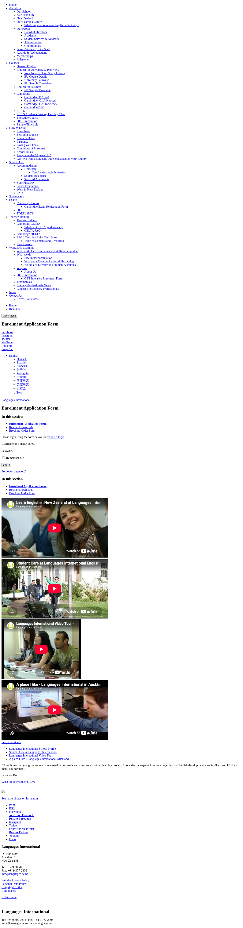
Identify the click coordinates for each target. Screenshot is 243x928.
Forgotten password (13, 471)
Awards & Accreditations (32, 52)
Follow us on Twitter (21, 828)
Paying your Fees (27, 145)
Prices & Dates (26, 138)
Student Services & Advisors (41, 38)
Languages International (16, 400)
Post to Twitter (18, 832)
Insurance (22, 141)
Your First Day (26, 182)
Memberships (25, 56)
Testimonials (24, 281)
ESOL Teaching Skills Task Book (37, 237)
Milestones (23, 59)
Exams (13, 199)
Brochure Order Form (22, 430)
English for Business (29, 86)
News (12, 292)
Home (13, 4)
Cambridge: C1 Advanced (40, 100)
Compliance (9, 890)
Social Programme (28, 186)
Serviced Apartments (36, 179)
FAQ (20, 192)
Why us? (22, 268)
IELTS (21, 110)
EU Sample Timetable (37, 83)
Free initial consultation (38, 258)
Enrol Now (23, 131)
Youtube (14, 835)
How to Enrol (17, 127)
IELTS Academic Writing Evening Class (41, 114)
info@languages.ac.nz (15, 874)
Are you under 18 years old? (34, 155)
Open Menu (9, 315)
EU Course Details (35, 76)
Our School (24, 11)
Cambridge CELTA (28, 223)
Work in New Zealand (30, 189)
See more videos (11, 742)
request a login (55, 437)
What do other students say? (18, 781)
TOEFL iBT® (25, 213)
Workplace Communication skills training (49, 261)
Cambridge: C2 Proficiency (40, 104)
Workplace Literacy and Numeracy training (50, 264)
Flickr (12, 839)
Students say (16, 196)
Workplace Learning (21, 247)
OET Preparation (27, 121)
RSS (12, 808)
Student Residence (35, 175)
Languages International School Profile (32, 748)
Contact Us (16, 295)
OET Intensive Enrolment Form (43, 278)
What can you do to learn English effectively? (51, 25)
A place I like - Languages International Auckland (39, 758)
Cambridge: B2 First (36, 97)
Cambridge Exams (28, 203)
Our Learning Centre (29, 21)
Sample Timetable (27, 124)
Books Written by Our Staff (33, 49)
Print (12, 805)
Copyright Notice (12, 887)
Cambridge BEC (34, 107)
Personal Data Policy (14, 883)
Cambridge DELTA (29, 234)
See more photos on (20, 798)
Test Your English (27, 134)
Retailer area (9, 897)
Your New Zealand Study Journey (44, 73)
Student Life (16, 162)
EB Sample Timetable (37, 90)
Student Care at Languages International (33, 752)
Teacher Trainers (27, 220)
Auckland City (25, 15)
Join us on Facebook (21, 815)
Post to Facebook (20, 818)
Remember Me (14, 458)
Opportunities (32, 45)
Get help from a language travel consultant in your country (52, 158)
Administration (33, 42)
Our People (23, 28)
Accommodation (27, 165)
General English (26, 66)
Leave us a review (28, 299)
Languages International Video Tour (30, 755)
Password (7, 450)
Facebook (7, 332)
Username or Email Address (18, 443)
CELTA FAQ (32, 230)
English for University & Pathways (38, 69)
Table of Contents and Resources (44, 240)
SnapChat (7, 349)
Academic (30, 35)
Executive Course (27, 117)
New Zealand (25, 18)
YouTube (7, 342)
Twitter (6, 339)
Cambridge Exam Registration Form (46, 206)
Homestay (30, 169)
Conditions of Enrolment (31, 148)
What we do (24, 254)
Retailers (14, 308)
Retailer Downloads (21, 427)
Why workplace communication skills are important (47, 251)
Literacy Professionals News (34, 285)
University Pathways (36, 80)
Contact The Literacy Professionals (38, 288)
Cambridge (23, 93)
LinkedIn (7, 345)
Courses (14, 62)
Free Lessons (24, 244)
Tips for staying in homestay (49, 172)
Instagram (7, 335)
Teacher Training (19, 216)
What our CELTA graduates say (43, 227)
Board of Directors (35, 32)
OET (20, 210)
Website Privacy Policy (15, 880)
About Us (15, 8)
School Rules (25, 151)
